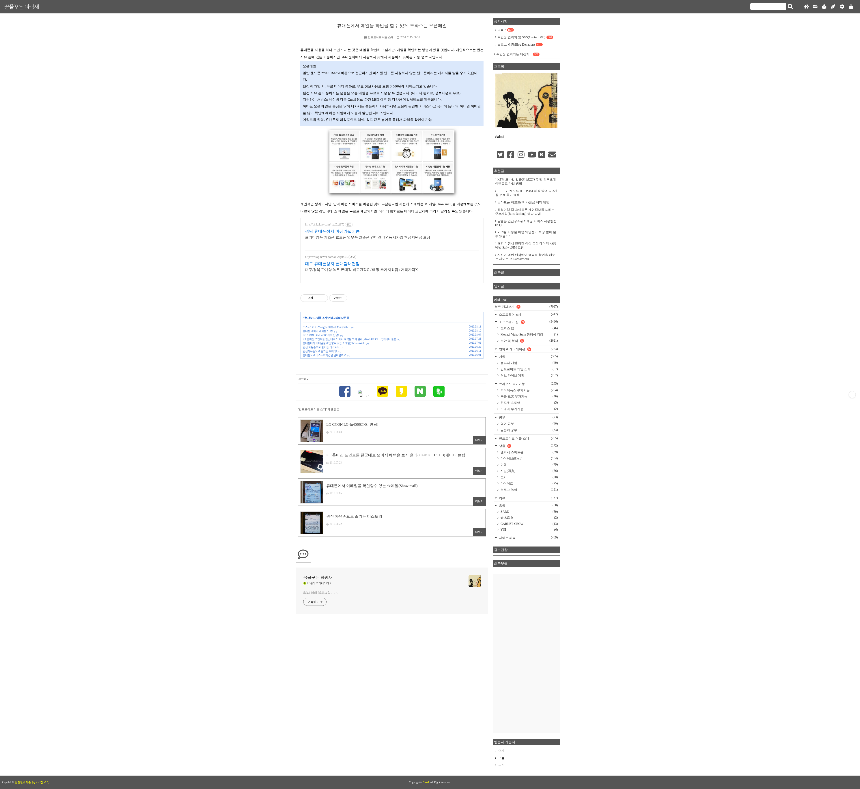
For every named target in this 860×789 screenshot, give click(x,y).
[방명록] (824, 7)
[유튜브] (531, 155)
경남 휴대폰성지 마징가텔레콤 (332, 231)
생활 (528, 446)
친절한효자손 (23, 782)
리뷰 (528, 498)
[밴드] (439, 392)
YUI (529, 529)
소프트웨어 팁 (528, 322)
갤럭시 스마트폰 (529, 452)
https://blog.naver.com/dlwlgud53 (326, 257)
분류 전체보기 (526, 306)
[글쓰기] (833, 7)
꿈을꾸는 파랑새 (21, 6)
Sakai (426, 782)
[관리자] (842, 7)
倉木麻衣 (529, 517)
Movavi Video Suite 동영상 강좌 (529, 334)
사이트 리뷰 (528, 538)
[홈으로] (806, 7)
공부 (528, 417)
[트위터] (363, 394)
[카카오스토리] (401, 392)
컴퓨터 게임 (529, 363)
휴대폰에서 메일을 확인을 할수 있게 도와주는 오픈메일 (392, 25)
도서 (529, 477)
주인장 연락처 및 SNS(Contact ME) (524, 37)
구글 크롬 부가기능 (529, 396)
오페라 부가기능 (529, 409)
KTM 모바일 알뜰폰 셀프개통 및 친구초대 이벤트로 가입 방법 (525, 181)
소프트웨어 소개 (528, 314)
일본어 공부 (529, 430)
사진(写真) (529, 471)
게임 (528, 356)
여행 (529, 464)
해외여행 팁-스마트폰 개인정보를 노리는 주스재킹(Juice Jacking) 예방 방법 (525, 211)
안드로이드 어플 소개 (380, 37)
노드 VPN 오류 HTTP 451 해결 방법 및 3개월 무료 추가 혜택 (526, 193)
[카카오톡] (382, 392)
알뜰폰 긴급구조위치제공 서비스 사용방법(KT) (526, 223)
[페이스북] (344, 392)
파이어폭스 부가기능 (529, 390)
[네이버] (420, 392)
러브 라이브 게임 (529, 375)
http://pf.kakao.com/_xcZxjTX (324, 224)
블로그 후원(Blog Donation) (519, 44)
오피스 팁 (529, 328)
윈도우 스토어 (529, 402)
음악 (528, 505)
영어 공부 (529, 423)
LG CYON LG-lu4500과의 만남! (321, 335)
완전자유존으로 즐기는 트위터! (320, 351)
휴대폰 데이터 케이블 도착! (318, 331)
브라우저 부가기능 (528, 384)
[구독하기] (852, 394)
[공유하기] (317, 298)
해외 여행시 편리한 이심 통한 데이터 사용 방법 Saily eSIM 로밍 (525, 245)
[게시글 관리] (323, 298)
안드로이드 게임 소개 (529, 369)
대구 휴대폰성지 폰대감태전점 (332, 264)
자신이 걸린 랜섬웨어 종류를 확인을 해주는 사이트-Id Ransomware (525, 257)
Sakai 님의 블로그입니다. (320, 592)
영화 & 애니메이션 (528, 349)
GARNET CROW (529, 523)
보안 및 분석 (529, 340)
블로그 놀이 (529, 489)
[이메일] (552, 155)
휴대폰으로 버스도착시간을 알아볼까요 (324, 355)
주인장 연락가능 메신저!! (517, 54)
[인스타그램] (521, 155)
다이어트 (529, 483)
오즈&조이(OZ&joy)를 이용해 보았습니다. (326, 327)
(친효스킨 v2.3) (40, 782)
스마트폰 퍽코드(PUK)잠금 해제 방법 (523, 202)
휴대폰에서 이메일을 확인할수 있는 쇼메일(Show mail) (334, 343)
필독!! (505, 30)
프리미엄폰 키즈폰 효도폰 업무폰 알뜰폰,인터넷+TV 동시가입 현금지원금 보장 (367, 237)
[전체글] (815, 7)
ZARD (529, 511)
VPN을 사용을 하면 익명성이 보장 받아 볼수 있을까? (525, 234)
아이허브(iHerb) (529, 458)
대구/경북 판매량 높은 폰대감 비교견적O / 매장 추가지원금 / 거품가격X (361, 270)
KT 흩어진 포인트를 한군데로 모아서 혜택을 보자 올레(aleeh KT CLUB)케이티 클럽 (349, 339)
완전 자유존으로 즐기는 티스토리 (321, 347)
